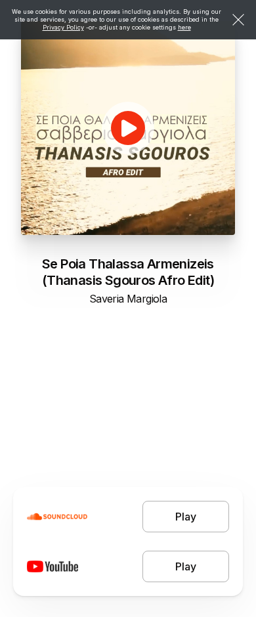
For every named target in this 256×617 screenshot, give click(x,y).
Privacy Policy (63, 27)
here (184, 27)
